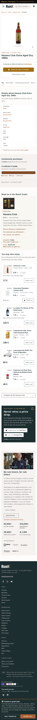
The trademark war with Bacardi (14, 232)
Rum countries (6, 620)
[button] (18, 33)
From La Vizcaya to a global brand (15, 229)
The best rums (6, 595)
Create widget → (25, 150)
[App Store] (3, 695)
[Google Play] (8, 695)
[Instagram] (7, 581)
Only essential (10, 716)
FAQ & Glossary (6, 613)
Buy (3, 83)
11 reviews (23, 379)
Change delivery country (18, 74)
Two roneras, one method (12, 234)
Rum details (9, 83)
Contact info (5, 666)
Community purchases (22, 83)
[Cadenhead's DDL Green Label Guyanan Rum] (7, 334)
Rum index (5, 630)
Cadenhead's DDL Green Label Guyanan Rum (22, 331)
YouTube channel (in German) (14, 519)
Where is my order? (7, 661)
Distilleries (5, 623)
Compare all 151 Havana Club (18, 395)
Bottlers (4, 625)
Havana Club (7, 114)
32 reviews (23, 315)
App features (5, 646)
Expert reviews (6, 615)
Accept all (27, 716)
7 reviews (22, 337)
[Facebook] (3, 581)
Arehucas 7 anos (19, 266)
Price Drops (5, 633)
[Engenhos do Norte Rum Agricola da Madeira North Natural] (7, 374)
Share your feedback (8, 664)
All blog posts (5, 618)
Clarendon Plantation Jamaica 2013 (21, 289)
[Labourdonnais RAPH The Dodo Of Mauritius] (7, 354)
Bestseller (4, 592)
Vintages (4, 628)
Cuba (5, 108)
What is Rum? (6, 610)
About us (4, 641)
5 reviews (22, 295)
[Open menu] (3, 6)
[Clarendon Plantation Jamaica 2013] (7, 291)
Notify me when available (20, 69)
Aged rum (5, 52)
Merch (3, 602)
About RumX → (11, 515)
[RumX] (10, 6)
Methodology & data (8, 643)
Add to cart (29, 280)
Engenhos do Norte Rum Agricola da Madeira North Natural (22, 372)
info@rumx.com (7, 576)
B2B (3, 648)
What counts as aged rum (12, 246)
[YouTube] (11, 581)
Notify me (29, 300)
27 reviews (23, 273)
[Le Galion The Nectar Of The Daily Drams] (7, 311)
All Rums (4, 590)
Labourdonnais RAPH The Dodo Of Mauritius (22, 351)
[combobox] (22, 6)
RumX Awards (6, 600)
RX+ (3, 653)
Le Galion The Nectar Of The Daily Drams (23, 309)
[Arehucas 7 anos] (7, 269)
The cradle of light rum (11, 242)
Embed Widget (6, 651)
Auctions (4, 597)
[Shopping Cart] (33, 6)
